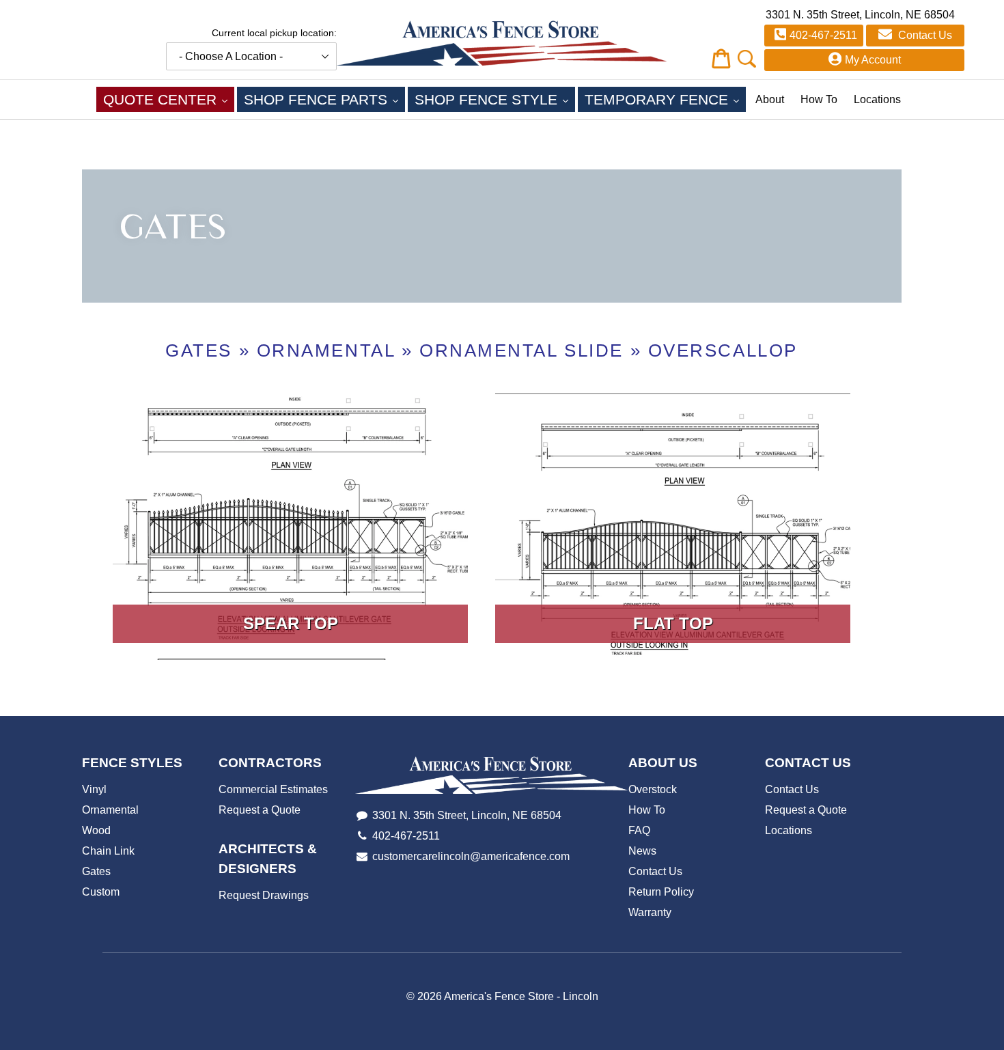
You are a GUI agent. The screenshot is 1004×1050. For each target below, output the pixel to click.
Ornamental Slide (521, 350)
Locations (877, 99)
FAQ (639, 830)
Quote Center (168, 99)
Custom (101, 892)
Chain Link (108, 851)
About (769, 99)
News (642, 851)
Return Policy (661, 892)
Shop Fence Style (495, 99)
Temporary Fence (665, 99)
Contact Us (923, 35)
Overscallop (723, 350)
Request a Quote (260, 810)
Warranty (649, 912)
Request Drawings (264, 895)
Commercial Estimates (273, 789)
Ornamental (326, 350)
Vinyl (94, 789)
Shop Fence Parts (324, 99)
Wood (96, 830)
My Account (873, 60)
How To (818, 99)
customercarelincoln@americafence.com (471, 856)
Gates (198, 350)
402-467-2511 (823, 35)
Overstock (652, 789)
